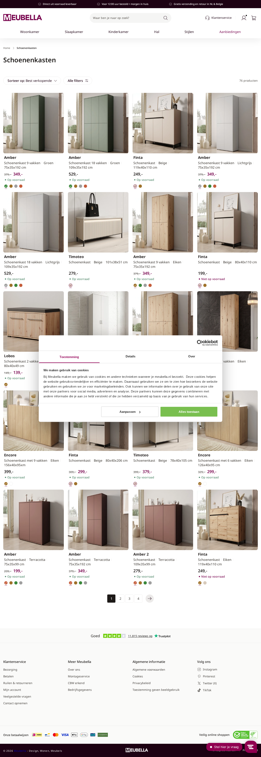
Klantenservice (221, 18)
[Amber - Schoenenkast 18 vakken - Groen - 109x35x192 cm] (98, 123)
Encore (10, 455)
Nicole (203, 355)
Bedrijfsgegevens (80, 690)
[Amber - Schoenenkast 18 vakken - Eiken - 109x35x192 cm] (163, 321)
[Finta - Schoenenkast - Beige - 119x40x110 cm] (163, 123)
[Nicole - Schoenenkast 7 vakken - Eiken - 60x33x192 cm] (227, 321)
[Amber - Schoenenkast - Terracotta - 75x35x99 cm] (33, 520)
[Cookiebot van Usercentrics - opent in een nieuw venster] (200, 343)
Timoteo (76, 256)
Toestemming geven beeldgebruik (156, 690)
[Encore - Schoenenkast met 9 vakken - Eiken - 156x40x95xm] (33, 420)
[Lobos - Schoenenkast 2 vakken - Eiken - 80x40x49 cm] (33, 321)
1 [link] (111, 598)
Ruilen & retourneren (17, 683)
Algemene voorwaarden (149, 669)
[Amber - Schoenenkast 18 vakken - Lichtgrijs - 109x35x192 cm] (33, 222)
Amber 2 (141, 554)
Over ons (74, 669)
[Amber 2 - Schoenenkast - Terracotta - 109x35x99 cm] (163, 520)
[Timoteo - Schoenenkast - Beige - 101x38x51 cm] (98, 222)
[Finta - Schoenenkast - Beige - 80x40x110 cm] (227, 222)
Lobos (9, 355)
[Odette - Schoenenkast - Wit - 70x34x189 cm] (98, 321)
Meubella (20, 751)
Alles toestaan (189, 411)
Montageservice (79, 676)
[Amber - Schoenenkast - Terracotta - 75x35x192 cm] (98, 520)
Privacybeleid (142, 683)
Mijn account (12, 690)
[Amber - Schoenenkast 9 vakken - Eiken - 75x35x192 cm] (163, 222)
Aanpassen (127, 411)
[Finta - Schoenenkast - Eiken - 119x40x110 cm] (227, 520)
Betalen (8, 676)
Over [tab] (191, 356)
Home (6, 48)
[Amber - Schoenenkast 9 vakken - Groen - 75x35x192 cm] (33, 123)
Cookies (138, 676)
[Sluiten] (243, 44)
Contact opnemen (15, 703)
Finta (138, 157)
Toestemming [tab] (69, 356)
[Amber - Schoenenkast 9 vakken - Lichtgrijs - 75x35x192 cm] (227, 123)
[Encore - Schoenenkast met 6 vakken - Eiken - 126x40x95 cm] (227, 420)
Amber (10, 157)
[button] (130, 18)
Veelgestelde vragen (17, 696)
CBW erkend (76, 683)
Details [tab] (131, 356)
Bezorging (10, 669)
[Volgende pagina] (150, 598)
